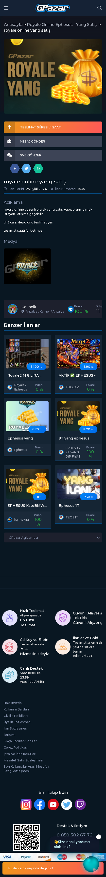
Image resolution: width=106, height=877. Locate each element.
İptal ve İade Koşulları (20, 754)
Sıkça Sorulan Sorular (20, 741)
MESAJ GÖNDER (32, 141)
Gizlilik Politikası (16, 716)
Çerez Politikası (16, 747)
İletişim (9, 735)
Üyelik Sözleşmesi (17, 722)
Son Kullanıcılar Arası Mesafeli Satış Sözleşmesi (26, 769)
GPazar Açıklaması (23, 537)
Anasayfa (13, 24)
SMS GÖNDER (30, 155)
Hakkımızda (13, 703)
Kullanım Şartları (16, 709)
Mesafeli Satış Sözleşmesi (23, 760)
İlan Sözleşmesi (16, 728)
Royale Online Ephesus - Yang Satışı (62, 24)
